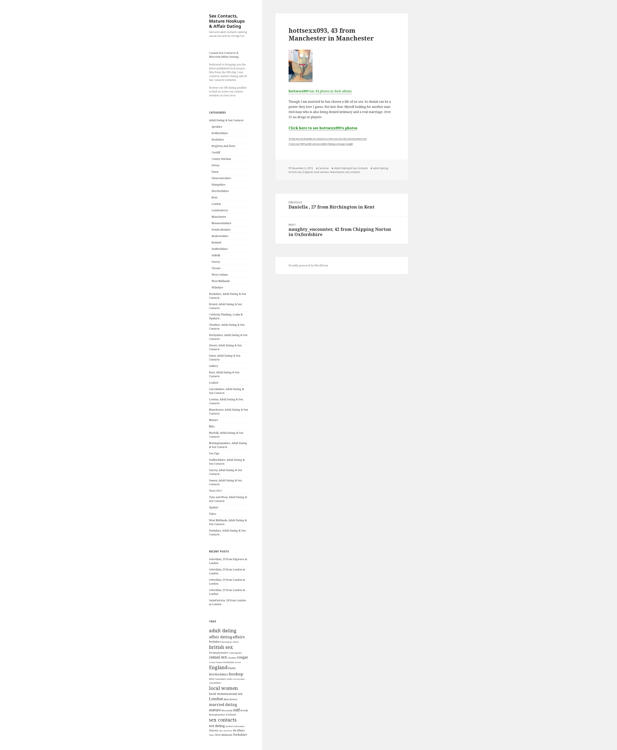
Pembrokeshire (221, 229)
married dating (223, 704)
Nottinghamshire (217, 714)
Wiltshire (217, 287)
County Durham (221, 159)
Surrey (216, 262)
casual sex (218, 657)
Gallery (213, 366)
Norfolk (244, 710)
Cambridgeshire (235, 653)
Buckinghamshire (218, 652)
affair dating (220, 636)
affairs (239, 636)
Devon (215, 165)
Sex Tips (214, 453)
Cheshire (232, 657)
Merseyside (227, 710)
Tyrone (216, 268)
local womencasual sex (225, 694)
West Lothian (220, 274)
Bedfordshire (220, 133)
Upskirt (213, 507)
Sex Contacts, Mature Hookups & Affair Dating (227, 21)
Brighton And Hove (223, 146)
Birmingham (226, 642)
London (216, 204)
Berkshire (218, 139)
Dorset (238, 662)
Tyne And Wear (225, 730)
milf (236, 710)
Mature (213, 420)
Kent (214, 197)
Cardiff (216, 152)
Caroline (323, 168)
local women (223, 688)
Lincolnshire (215, 683)
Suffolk (216, 255)
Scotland (231, 714)
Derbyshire (228, 662)
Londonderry (220, 210)
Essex (215, 171)
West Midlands (221, 281)
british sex (221, 647)
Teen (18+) (215, 490)
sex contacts (223, 720)
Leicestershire (238, 679)
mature (215, 710)
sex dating (217, 725)
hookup (236, 674)
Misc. (212, 426)
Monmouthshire (221, 223)
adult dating (222, 630)
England (218, 667)
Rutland (216, 242)
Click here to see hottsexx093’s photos (323, 127)
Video (212, 514)
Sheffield (229, 726)
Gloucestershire (221, 178)
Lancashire (220, 679)
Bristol (236, 642)
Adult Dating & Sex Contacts (226, 120)
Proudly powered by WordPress (308, 265)
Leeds (229, 679)
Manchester (219, 216)
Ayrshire (217, 126)
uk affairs (239, 730)
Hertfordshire (220, 191)
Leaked (213, 382)
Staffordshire (220, 249)
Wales (211, 735)
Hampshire (218, 184)
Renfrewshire (220, 236)
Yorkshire (240, 734)
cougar (242, 657)
